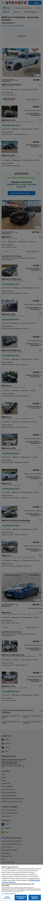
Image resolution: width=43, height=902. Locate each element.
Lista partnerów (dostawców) (9, 893)
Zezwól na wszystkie (34, 897)
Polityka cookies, (34, 880)
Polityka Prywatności (9, 882)
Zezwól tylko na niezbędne (21, 897)
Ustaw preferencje (7, 897)
